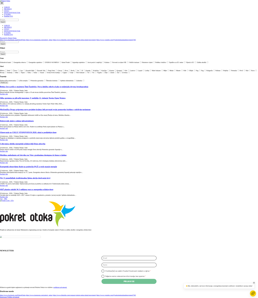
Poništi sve (4, 82)
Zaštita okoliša (202, 62)
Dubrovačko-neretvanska (8, 80)
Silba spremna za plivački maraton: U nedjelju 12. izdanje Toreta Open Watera (33, 98)
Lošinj (147, 70)
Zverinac (125, 72)
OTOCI (6, 11)
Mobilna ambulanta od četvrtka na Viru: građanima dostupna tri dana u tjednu (33, 155)
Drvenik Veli (41, 70)
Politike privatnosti (13, 297)
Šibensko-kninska (52, 80)
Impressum (3, 297)
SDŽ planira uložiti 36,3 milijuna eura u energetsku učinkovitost (26, 189)
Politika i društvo (160, 62)
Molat (172, 70)
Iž (82, 70)
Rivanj (2, 72)
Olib (185, 70)
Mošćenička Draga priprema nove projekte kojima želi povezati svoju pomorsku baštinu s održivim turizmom (45, 109)
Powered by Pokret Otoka (8, 38)
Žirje (106, 72)
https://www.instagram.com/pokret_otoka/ (39, 40)
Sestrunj (10, 72)
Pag (197, 70)
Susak (42, 72)
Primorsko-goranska (37, 80)
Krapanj (119, 70)
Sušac (36, 72)
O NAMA (7, 14)
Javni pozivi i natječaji (95, 62)
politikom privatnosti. (60, 287)
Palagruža (209, 70)
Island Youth (66, 62)
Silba (17, 72)
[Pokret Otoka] (5, 1)
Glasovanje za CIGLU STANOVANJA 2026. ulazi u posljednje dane (28, 132)
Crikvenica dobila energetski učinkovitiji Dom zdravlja (22, 144)
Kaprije (88, 70)
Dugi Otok (51, 70)
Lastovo (133, 70)
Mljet (165, 70)
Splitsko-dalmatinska (67, 80)
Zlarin (112, 72)
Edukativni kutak (5, 62)
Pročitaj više (4, 94)
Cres (21, 70)
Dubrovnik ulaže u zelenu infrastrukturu (17, 121)
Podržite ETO (8, 16)
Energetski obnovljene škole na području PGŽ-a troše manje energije (28, 167)
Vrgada (99, 72)
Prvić (241, 70)
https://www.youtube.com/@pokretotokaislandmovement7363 (116, 40)
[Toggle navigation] (2, 3)
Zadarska (79, 80)
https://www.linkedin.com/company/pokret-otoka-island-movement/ (74, 40)
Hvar (66, 70)
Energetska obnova (20, 62)
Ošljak (191, 70)
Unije (72, 72)
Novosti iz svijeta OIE (119, 62)
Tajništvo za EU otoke (176, 62)
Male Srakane (156, 70)
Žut (118, 72)
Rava (253, 70)
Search (3, 22)
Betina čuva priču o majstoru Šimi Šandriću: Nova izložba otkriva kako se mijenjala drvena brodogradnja (44, 87)
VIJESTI (7, 7)
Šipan (23, 72)
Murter (178, 70)
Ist (78, 70)
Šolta (29, 72)
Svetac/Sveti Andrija (53, 72)
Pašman (218, 70)
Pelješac (226, 70)
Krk (126, 70)
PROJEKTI (8, 9)
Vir (88, 72)
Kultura (107, 62)
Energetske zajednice (36, 62)
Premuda (234, 70)
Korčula (104, 70)
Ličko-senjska (23, 80)
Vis (93, 72)
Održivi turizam (134, 62)
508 (5, 199)
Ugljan (65, 72)
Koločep (96, 70)
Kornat (111, 70)
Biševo (2, 70)
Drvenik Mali (30, 70)
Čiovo (15, 70)
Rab (247, 70)
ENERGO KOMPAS (52, 62)
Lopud (140, 70)
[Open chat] (253, 293)
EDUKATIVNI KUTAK (12, 12)
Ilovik (73, 70)
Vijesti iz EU (190, 62)
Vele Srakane (80, 72)
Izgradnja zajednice (78, 62)
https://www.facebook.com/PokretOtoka (13, 40)
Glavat (60, 70)
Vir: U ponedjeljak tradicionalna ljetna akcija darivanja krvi (25, 178)
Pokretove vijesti (147, 62)
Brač (9, 70)
